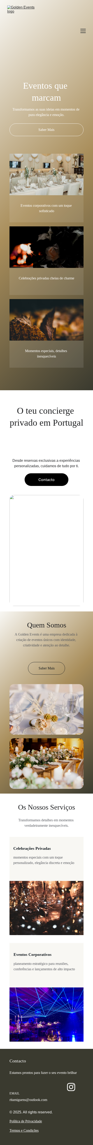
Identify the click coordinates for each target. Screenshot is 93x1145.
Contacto (46, 479)
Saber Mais (46, 130)
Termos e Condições (24, 1130)
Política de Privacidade (25, 1121)
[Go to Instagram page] (71, 1087)
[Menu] (83, 31)
